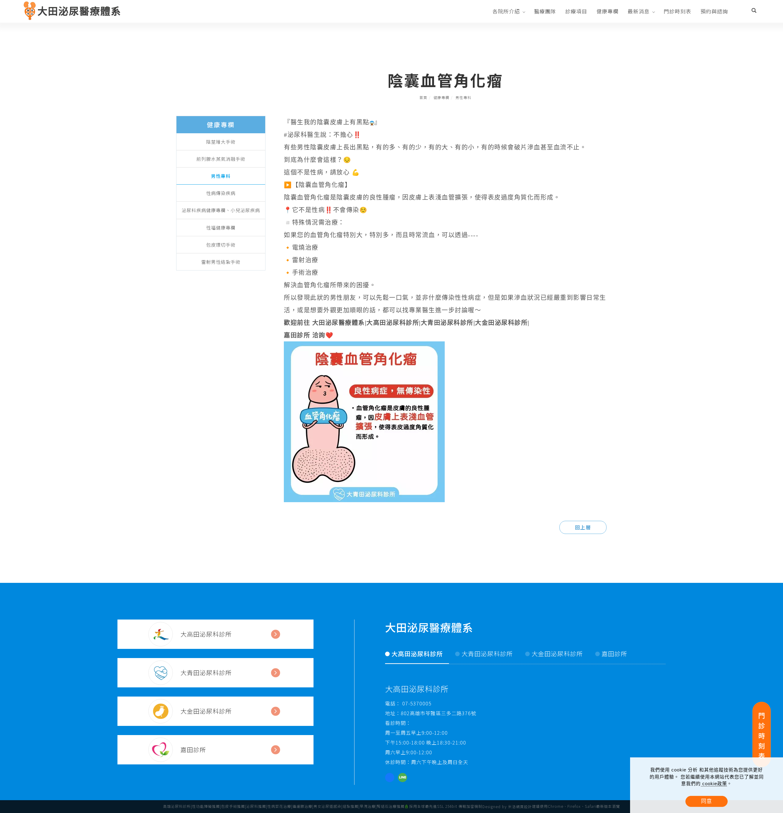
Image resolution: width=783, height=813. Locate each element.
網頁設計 (524, 806)
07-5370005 (416, 703)
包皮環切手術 (221, 244)
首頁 (423, 97)
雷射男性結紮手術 (220, 262)
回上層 (583, 527)
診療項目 (576, 11)
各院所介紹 (506, 11)
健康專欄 (607, 11)
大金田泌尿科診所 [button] (557, 653)
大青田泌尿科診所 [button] (487, 653)
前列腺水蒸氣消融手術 (220, 159)
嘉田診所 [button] (614, 653)
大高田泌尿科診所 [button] (417, 653)
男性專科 (463, 97)
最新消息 (639, 11)
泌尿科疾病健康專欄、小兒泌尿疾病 (221, 210)
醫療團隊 (545, 11)
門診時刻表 (677, 11)
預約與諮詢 (714, 11)
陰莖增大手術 (221, 141)
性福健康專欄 (221, 227)
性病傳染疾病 (221, 193)
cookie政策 (714, 783)
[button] (753, 11)
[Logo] (72, 10)
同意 (706, 801)
